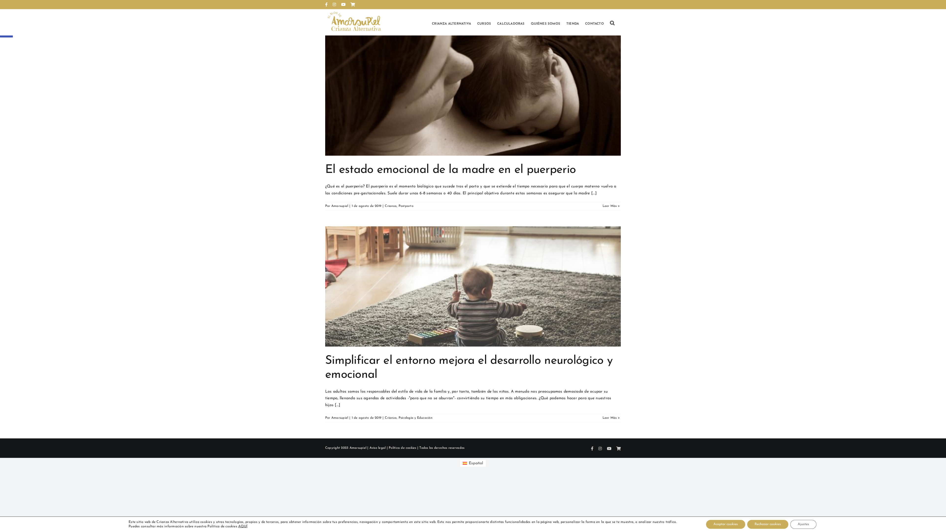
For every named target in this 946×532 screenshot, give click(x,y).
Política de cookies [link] (402, 447)
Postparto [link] (406, 206)
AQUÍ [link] (242, 526)
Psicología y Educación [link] (415, 417)
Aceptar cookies (725, 524)
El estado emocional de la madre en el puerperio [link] (450, 170)
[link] (326, 4)
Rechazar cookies (768, 524)
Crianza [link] (391, 206)
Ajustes (803, 524)
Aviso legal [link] (378, 447)
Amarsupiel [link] (339, 206)
